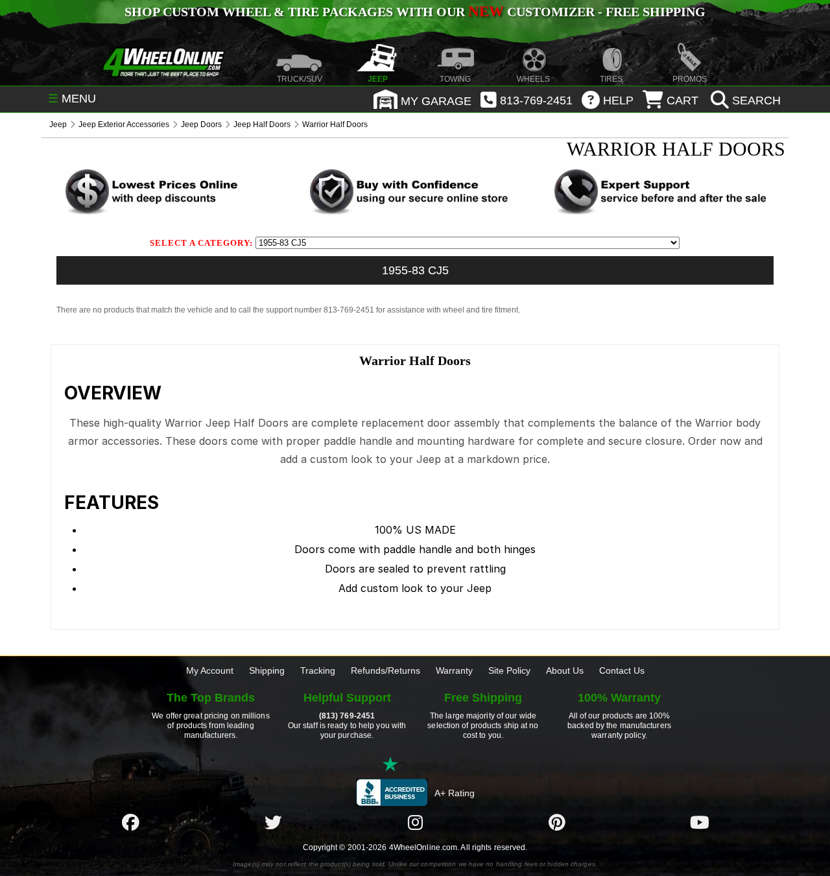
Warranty (454, 670)
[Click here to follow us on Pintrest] (557, 822)
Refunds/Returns (385, 670)
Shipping (267, 670)
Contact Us (622, 670)
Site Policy (509, 670)
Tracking (317, 670)
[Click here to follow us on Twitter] (273, 822)
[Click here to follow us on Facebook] (130, 822)
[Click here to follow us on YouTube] (700, 822)
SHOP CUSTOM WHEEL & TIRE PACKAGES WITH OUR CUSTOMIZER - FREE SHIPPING (415, 12)
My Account (209, 670)
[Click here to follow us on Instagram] (415, 822)
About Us (565, 670)
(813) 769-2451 (347, 715)
